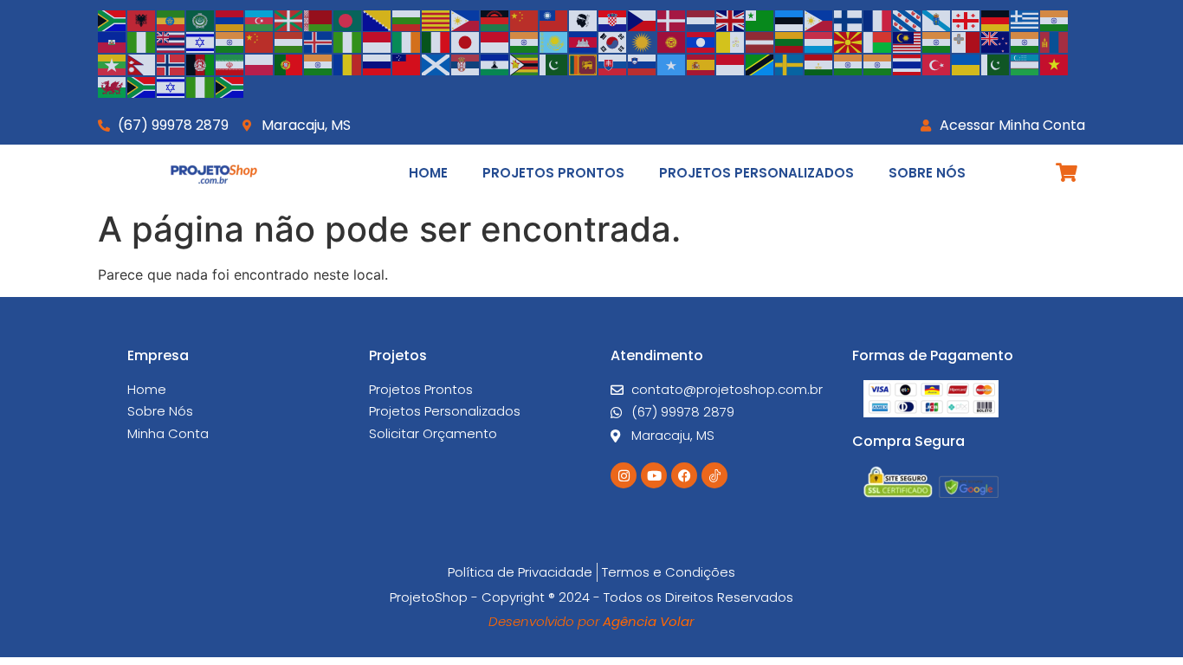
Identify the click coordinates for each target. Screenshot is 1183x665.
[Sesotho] (495, 63)
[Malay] (907, 41)
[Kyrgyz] (672, 41)
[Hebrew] (201, 41)
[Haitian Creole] (112, 41)
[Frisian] (907, 19)
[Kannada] (525, 41)
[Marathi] (1025, 41)
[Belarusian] (318, 19)
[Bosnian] (377, 19)
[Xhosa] (142, 85)
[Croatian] (613, 19)
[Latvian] (760, 41)
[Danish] (672, 19)
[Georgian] (966, 19)
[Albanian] (142, 19)
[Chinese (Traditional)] (554, 19)
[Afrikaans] (112, 19)
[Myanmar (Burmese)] (112, 63)
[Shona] (525, 63)
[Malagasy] (878, 41)
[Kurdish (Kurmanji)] (642, 41)
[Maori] (996, 41)
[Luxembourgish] (819, 41)
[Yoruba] (201, 85)
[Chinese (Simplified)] (525, 19)
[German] (996, 19)
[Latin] (731, 41)
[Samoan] (407, 63)
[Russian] (377, 63)
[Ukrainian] (966, 63)
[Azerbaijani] (260, 19)
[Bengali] (348, 19)
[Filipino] (819, 19)
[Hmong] (260, 41)
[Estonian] (790, 19)
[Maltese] (966, 41)
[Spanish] (701, 63)
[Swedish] (790, 63)
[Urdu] (996, 63)
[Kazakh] (554, 41)
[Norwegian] (171, 63)
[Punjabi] (318, 63)
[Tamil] (848, 63)
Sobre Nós (927, 173)
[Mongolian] (1055, 41)
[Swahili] (760, 63)
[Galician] (937, 19)
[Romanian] (348, 63)
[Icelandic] (318, 41)
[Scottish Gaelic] (436, 63)
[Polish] (260, 63)
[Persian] (230, 63)
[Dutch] (701, 19)
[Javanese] (495, 41)
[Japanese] (466, 41)
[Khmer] (583, 41)
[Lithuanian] (790, 41)
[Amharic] (171, 19)
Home (428, 173)
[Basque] (289, 19)
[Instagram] (624, 475)
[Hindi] (230, 41)
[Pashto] (201, 63)
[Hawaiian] (171, 41)
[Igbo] (348, 41)
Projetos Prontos (553, 173)
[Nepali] (142, 63)
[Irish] (407, 41)
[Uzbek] (1025, 63)
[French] (878, 19)
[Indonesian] (377, 41)
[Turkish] (937, 63)
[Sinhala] (583, 63)
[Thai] (907, 63)
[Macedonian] (848, 41)
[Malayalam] (937, 41)
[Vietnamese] (1055, 63)
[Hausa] (142, 41)
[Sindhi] (554, 63)
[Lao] (701, 41)
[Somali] (672, 63)
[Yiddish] (171, 85)
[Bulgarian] (407, 19)
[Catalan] (436, 19)
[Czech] (642, 19)
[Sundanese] (731, 63)
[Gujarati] (1055, 19)
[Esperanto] (760, 19)
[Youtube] (654, 475)
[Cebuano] (466, 19)
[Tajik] (819, 63)
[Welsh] (112, 85)
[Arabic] (201, 19)
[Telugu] (878, 63)
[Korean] (613, 41)
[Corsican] (583, 19)
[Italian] (436, 41)
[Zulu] (230, 85)
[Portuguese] (289, 63)
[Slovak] (613, 63)
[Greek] (1025, 19)
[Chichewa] (495, 19)
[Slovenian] (642, 63)
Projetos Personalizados (756, 173)
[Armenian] (230, 19)
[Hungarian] (289, 41)
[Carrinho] (1066, 172)
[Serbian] (466, 63)
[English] (731, 19)
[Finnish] (848, 19)
